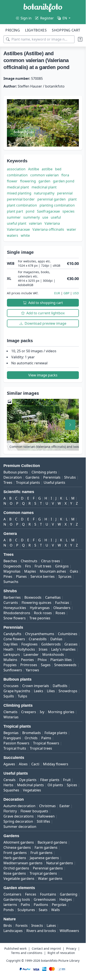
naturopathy (44, 193)
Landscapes (13, 930)
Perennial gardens (48, 868)
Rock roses (43, 613)
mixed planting (19, 193)
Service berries (42, 576)
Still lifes (43, 821)
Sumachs (10, 581)
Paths (25, 904)
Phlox (42, 659)
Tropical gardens (43, 873)
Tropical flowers (46, 743)
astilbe (47, 169)
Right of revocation (61, 953)
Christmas (47, 805)
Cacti (35, 764)
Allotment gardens (18, 842)
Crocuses (11, 685)
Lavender (31, 654)
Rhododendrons (16, 613)
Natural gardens (59, 863)
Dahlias (56, 639)
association (16, 169)
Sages (46, 664)
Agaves (9, 764)
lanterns (10, 904)
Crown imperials (35, 685)
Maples (30, 571)
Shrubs (70, 477)
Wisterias (11, 717)
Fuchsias (62, 602)
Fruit (67, 779)
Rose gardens (14, 873)
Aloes (23, 764)
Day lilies (10, 644)
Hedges (65, 899)
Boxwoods (32, 597)
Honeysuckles (14, 607)
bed (58, 169)
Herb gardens (14, 857)
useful (56, 217)
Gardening (68, 894)
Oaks (74, 571)
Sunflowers (12, 670)
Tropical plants (28, 482)
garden (44, 181)
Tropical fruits (14, 748)
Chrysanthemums (39, 633)
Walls (55, 909)
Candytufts (12, 633)
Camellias (53, 597)
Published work (15, 948)
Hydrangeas (40, 607)
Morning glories (61, 711)
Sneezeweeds (65, 664)
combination (17, 175)
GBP (66, 293)
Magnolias (12, 571)
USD (76, 293)
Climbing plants (44, 472)
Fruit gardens (41, 852)
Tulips (22, 696)
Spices (72, 785)
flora (65, 175)
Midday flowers (55, 764)
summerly (31, 217)
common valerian (44, 175)
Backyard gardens (52, 842)
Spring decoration (18, 821)
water (71, 229)
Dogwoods (12, 566)
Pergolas (59, 904)
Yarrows (32, 670)
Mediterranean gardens (23, 863)
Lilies (51, 691)
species (68, 211)
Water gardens (50, 878)
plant (72, 199)
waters (12, 235)
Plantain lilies (61, 659)
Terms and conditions (26, 953)
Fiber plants (49, 779)
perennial (65, 193)
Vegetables (32, 790)
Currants (10, 602)
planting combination (57, 205)
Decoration (12, 477)
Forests (22, 925)
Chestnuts (29, 561)
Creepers (28, 711)
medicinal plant (44, 187)
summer (14, 217)
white (25, 235)
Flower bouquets (34, 811)
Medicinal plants (30, 785)
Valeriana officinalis (48, 229)
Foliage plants (55, 732)
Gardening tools (16, 899)
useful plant (16, 223)
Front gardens (15, 852)
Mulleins (10, 659)
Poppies (10, 664)
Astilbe (33, 169)
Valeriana (52, 223)
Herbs (8, 785)
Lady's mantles (63, 649)
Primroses (28, 664)
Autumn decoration (19, 805)
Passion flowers (16, 743)
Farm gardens (46, 847)
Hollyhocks (26, 649)
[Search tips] (80, 39)
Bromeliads (31, 732)
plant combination (22, 205)
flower (12, 181)
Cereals (9, 779)
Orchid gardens (16, 868)
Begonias (11, 732)
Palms (46, 738)
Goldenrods (51, 644)
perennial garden (51, 199)
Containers (12, 894)
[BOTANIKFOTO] (42, 7)
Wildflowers (69, 930)
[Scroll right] (70, 425)
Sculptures (26, 909)
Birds (7, 925)
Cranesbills (38, 639)
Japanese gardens (44, 857)
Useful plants (54, 482)
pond (30, 211)
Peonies (27, 659)
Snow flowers (14, 618)
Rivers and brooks (41, 930)
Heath (8, 649)
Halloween (46, 816)
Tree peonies (39, 618)
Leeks (38, 691)
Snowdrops (68, 691)
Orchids (31, 738)
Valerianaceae (18, 229)
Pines (7, 576)
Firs (28, 566)
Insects (37, 925)
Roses (60, 613)
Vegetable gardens (18, 878)
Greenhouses (45, 899)
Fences (30, 894)
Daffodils (60, 685)
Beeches (10, 561)
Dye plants (28, 779)
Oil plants (55, 785)
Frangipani (12, 738)
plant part (15, 211)
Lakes (51, 925)
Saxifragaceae (48, 211)
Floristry (10, 811)
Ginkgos (62, 566)
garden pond (63, 181)
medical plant (18, 187)
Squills (8, 696)
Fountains (48, 894)
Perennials (51, 477)
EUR (57, 293)
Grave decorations (18, 816)
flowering (28, 181)
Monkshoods (53, 654)
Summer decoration (19, 826)
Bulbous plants (15, 472)
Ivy (42, 711)
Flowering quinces (36, 602)
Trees (7, 482)
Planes (21, 576)
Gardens (32, 477)
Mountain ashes (53, 571)
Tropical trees (41, 748)
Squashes (11, 790)
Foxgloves (29, 644)
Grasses (71, 644)
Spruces (65, 576)
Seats (43, 909)
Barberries (12, 597)
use (45, 217)
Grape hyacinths (16, 691)
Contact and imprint (46, 948)
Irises (43, 649)
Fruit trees (43, 566)
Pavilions (41, 904)
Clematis (10, 711)
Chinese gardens (17, 847)
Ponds (8, 909)
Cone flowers (14, 639)
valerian (35, 223)
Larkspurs (11, 654)
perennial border (21, 199)
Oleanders (61, 607)
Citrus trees (50, 561)
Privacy (71, 948)
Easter (64, 805)
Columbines (67, 633)
